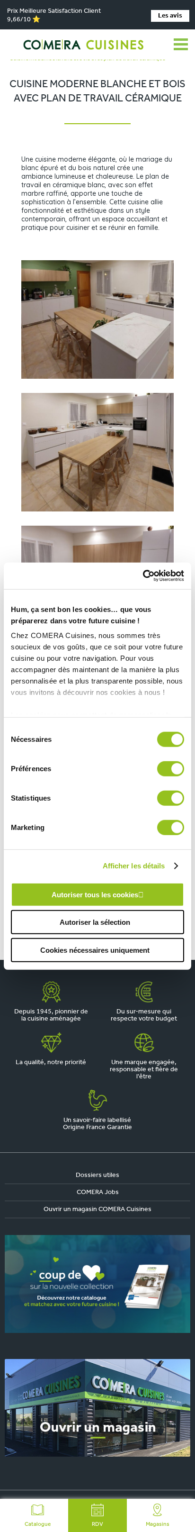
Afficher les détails (134, 866)
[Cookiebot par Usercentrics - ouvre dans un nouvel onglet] (142, 576)
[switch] (170, 768)
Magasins (157, 1524)
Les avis (170, 15)
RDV (97, 1524)
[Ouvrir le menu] (181, 44)
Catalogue (38, 1524)
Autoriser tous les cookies (95, 894)
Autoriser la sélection (95, 922)
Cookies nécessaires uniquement (95, 950)
